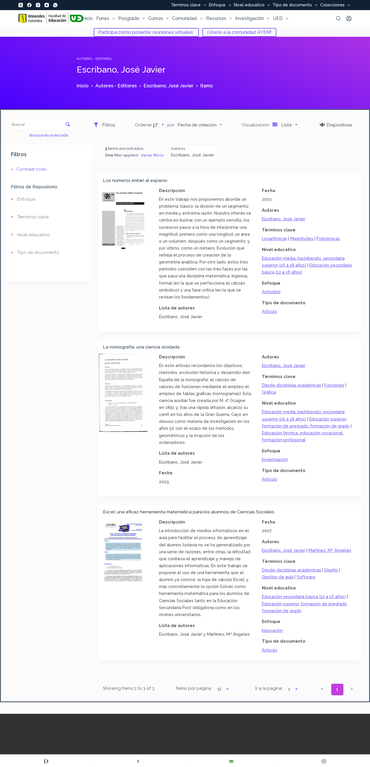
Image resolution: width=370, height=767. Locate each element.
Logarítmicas (274, 238)
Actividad (271, 291)
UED (278, 18)
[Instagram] (38, 5)
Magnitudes (301, 238)
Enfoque (217, 5)
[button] (322, 689)
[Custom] (46, 761)
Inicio (87, 18)
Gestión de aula (277, 576)
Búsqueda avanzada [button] (49, 135)
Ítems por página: (194, 688)
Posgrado (128, 18)
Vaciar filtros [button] (152, 155)
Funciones (334, 385)
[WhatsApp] (55, 5)
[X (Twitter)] (20, 5)
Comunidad (184, 18)
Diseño (331, 569)
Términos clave (186, 5)
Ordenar (143, 125)
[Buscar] (338, 18)
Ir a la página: (269, 688)
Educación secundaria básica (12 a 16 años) (304, 596)
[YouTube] (47, 5)
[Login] (349, 18)
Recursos (216, 18)
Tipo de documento (292, 5)
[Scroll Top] (324, 761)
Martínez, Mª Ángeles (329, 550)
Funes (102, 18)
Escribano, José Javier (283, 218)
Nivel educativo (249, 5)
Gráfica (269, 392)
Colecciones (332, 5)
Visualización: (256, 125)
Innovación (272, 630)
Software (306, 576)
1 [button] (337, 689)
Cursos (155, 18)
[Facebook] (29, 5)
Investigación (249, 18)
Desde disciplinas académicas (291, 385)
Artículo (269, 311)
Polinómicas (328, 238)
